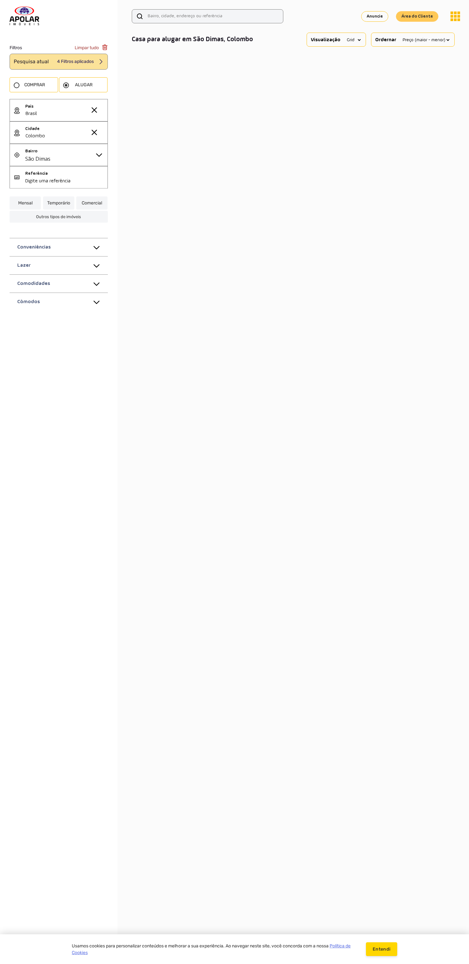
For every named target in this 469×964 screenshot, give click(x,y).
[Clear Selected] (94, 110)
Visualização (325, 39)
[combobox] (66, 114)
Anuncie (375, 16)
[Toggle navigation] (455, 16)
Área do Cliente (417, 16)
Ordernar (385, 39)
